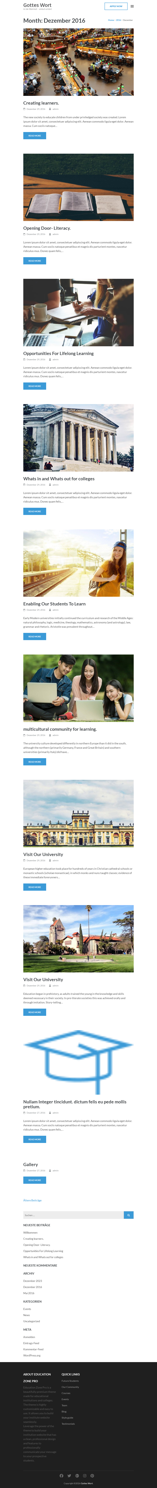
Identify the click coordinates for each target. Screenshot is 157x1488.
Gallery (30, 1164)
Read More (35, 135)
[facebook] (61, 1475)
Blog (64, 1411)
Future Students (70, 1380)
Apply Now (116, 6)
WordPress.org (31, 1355)
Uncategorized (31, 1321)
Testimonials (68, 1423)
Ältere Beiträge (32, 1200)
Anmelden (29, 1337)
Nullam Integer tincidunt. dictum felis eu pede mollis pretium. (74, 1104)
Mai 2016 (28, 1293)
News (26, 1315)
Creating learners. (41, 103)
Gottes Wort (37, 5)
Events (27, 1309)
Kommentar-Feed (33, 1349)
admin (56, 109)
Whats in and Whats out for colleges (59, 478)
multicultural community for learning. (60, 729)
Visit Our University (43, 854)
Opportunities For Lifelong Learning (58, 353)
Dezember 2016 (32, 1287)
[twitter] (69, 1475)
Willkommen (30, 1232)
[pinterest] (92, 1475)
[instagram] (84, 1475)
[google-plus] (77, 1475)
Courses (66, 1393)
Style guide (67, 1417)
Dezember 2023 (32, 1281)
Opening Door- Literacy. (47, 228)
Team (64, 1405)
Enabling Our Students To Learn (54, 603)
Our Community (70, 1386)
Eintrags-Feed (31, 1343)
